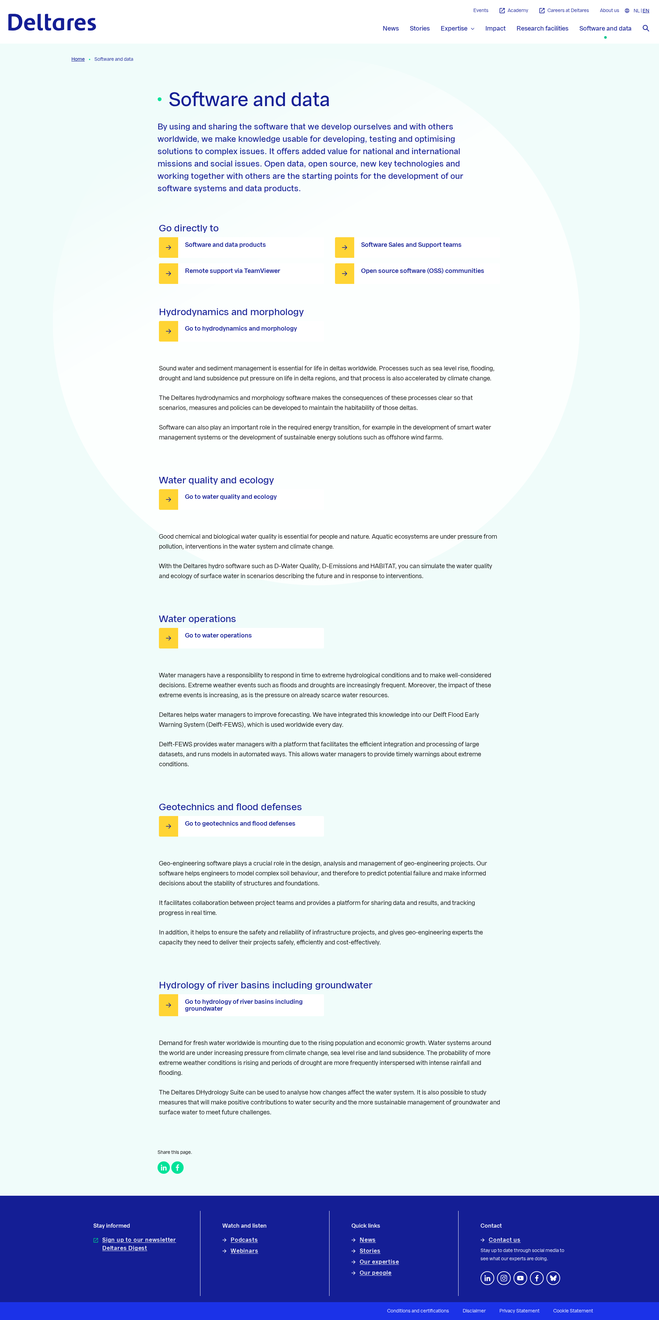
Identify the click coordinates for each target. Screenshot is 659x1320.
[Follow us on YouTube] (520, 1278)
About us (609, 10)
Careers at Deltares (568, 10)
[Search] (646, 28)
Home (78, 59)
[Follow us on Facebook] (537, 1278)
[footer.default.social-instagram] (504, 1278)
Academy (518, 10)
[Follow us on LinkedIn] (487, 1278)
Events (480, 10)
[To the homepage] (52, 22)
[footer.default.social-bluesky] (553, 1278)
